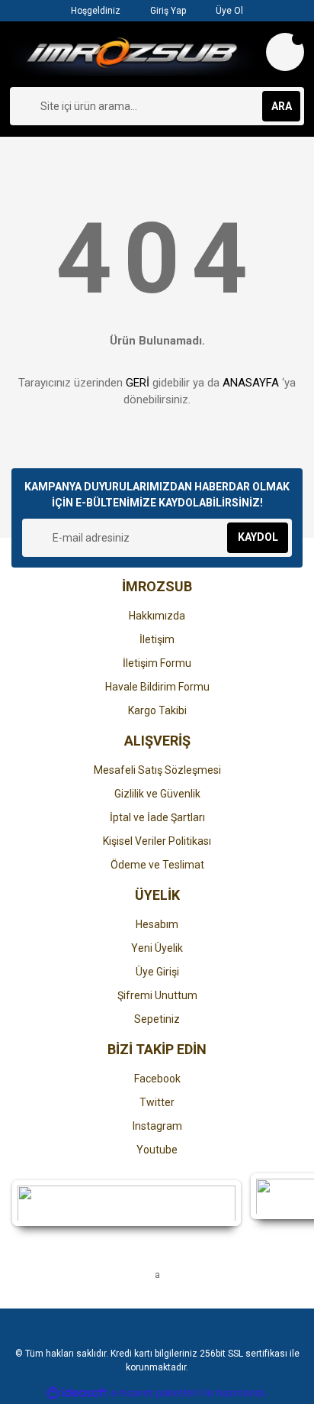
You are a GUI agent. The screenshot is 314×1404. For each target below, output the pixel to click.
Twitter (157, 1102)
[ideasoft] (76, 1393)
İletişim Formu (157, 663)
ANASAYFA (251, 383)
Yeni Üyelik (157, 948)
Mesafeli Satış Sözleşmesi (157, 770)
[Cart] (285, 52)
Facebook (157, 1078)
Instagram (157, 1126)
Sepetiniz (157, 1019)
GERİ (137, 383)
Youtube (157, 1150)
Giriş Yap (167, 10)
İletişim (157, 639)
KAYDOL (258, 537)
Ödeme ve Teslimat (157, 865)
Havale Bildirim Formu (157, 687)
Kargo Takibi (157, 710)
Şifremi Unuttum (157, 995)
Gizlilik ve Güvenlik (157, 794)
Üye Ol (228, 10)
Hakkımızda (157, 616)
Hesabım (157, 924)
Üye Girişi (157, 972)
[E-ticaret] (155, 1392)
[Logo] (132, 54)
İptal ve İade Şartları (157, 817)
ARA (281, 106)
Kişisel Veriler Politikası (157, 841)
